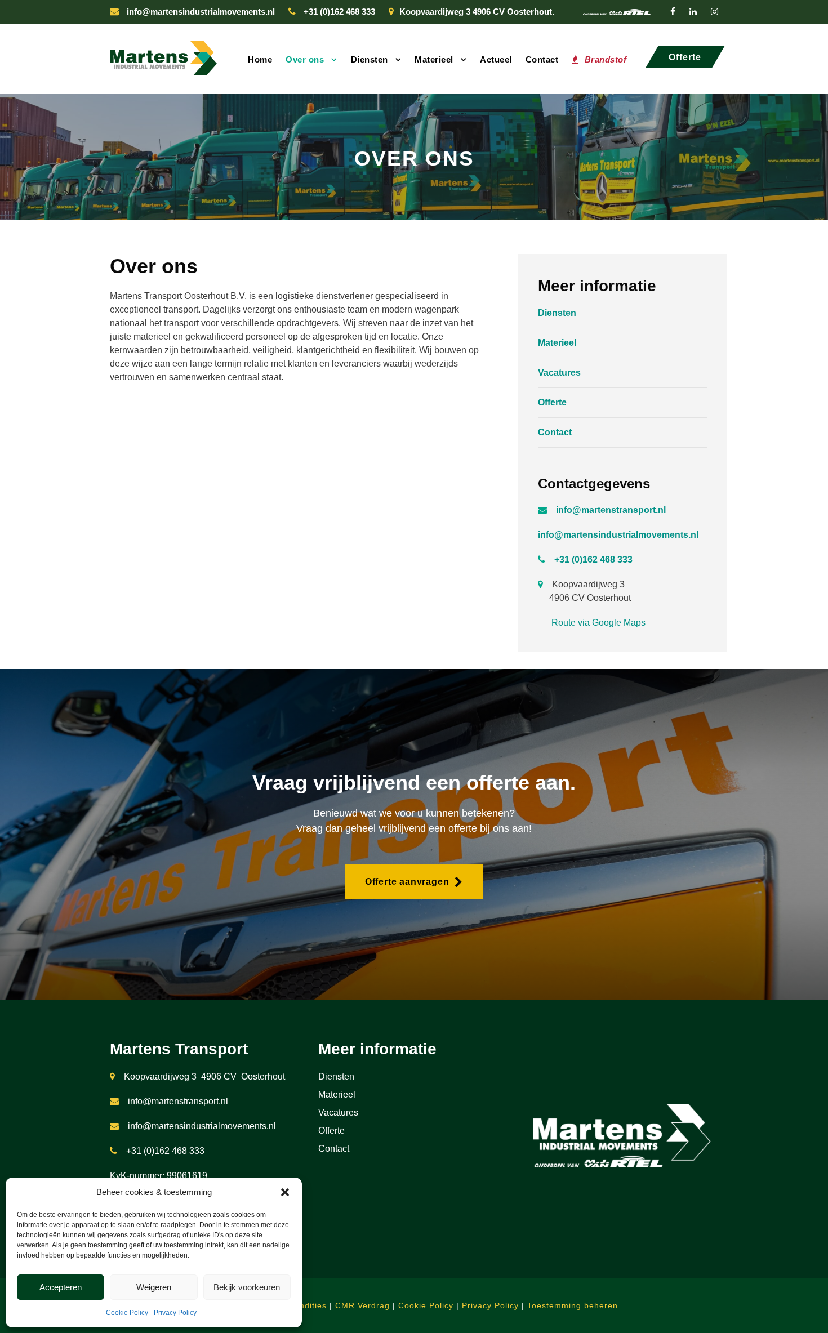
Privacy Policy (175, 1313)
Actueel (496, 59)
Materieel (434, 59)
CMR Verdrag (362, 1305)
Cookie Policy (127, 1313)
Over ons (305, 59)
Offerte (552, 402)
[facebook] (672, 11)
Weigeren (153, 1287)
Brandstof (605, 59)
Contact (542, 59)
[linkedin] (693, 11)
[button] (285, 1192)
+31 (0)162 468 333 (339, 11)
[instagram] (714, 11)
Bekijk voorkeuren (246, 1287)
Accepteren (60, 1287)
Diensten (369, 59)
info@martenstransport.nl (178, 1101)
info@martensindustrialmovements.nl (201, 11)
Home (260, 59)
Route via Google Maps (598, 622)
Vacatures (559, 372)
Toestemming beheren (572, 1305)
